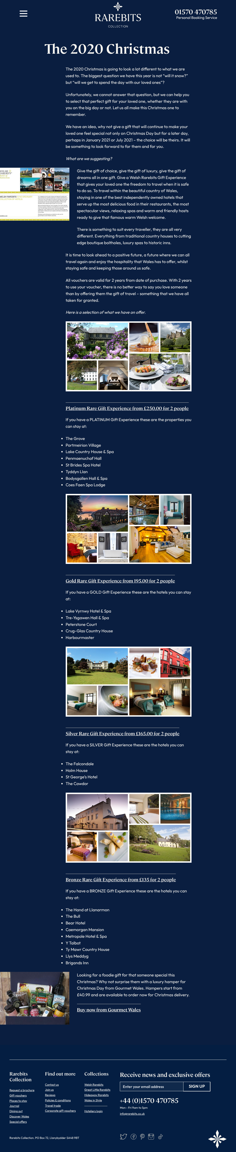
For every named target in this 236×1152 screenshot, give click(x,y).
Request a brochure (21, 1090)
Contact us (52, 1085)
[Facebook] (133, 1137)
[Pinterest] (142, 1137)
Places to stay (18, 1101)
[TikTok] (160, 1137)
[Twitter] (123, 1137)
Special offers (18, 1122)
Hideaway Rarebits (96, 1095)
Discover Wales (19, 1116)
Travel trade (53, 1106)
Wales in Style (93, 1100)
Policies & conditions (58, 1100)
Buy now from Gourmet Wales (109, 1009)
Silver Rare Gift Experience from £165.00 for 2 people (123, 733)
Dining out (16, 1111)
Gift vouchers (18, 1095)
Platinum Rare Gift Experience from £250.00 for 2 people (127, 408)
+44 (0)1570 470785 (149, 1100)
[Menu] (23, 13)
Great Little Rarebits (97, 1090)
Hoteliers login (93, 1111)
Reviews (50, 1095)
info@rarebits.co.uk (132, 1114)
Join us (49, 1090)
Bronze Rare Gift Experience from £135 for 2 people (121, 879)
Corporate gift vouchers (60, 1111)
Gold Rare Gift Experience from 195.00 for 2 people (120, 580)
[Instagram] (151, 1137)
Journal (14, 1106)
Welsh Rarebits (93, 1085)
